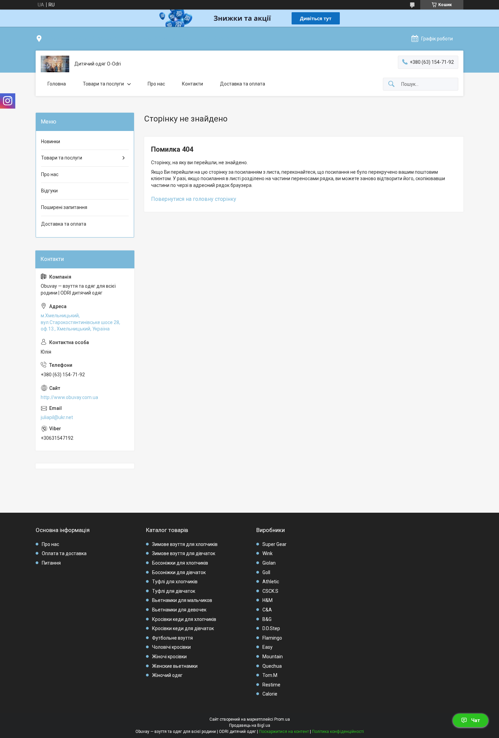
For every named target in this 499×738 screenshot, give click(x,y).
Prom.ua (282, 719)
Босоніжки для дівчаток (179, 572)
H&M (267, 600)
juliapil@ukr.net (57, 417)
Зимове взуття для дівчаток (183, 553)
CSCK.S (270, 591)
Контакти (192, 84)
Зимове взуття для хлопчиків (185, 544)
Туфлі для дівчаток (173, 591)
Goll (266, 572)
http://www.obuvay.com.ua (69, 397)
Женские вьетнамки (175, 666)
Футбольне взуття (172, 638)
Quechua (272, 666)
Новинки (50, 141)
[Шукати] (391, 84)
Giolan (269, 563)
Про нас (156, 84)
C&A (267, 609)
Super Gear (274, 544)
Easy (267, 647)
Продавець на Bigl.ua (249, 725)
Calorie (269, 694)
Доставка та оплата (242, 84)
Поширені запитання (64, 207)
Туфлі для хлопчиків (175, 581)
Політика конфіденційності (338, 731)
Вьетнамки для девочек (179, 609)
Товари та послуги (103, 84)
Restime (271, 684)
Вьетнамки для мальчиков (182, 600)
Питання (51, 563)
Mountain (272, 656)
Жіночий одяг (167, 675)
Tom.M (269, 675)
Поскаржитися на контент (284, 731)
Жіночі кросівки (169, 656)
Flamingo (272, 638)
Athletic (270, 581)
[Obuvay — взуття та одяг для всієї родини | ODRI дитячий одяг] (55, 64)
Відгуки (49, 190)
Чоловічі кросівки (171, 647)
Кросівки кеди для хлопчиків (184, 619)
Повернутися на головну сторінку (193, 199)
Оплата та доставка (64, 553)
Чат (475, 720)
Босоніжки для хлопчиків (180, 563)
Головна (57, 84)
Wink (267, 553)
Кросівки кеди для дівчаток (183, 628)
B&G (267, 619)
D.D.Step (271, 628)
